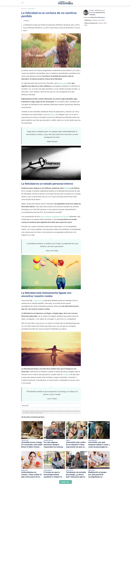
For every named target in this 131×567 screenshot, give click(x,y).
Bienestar (24, 8)
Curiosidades (92, 440)
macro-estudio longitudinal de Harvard (54, 216)
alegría (52, 114)
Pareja (68, 440)
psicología (62, 83)
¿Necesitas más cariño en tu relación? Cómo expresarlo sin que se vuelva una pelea (76, 444)
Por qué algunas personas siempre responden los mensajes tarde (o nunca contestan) (54, 444)
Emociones (31, 8)
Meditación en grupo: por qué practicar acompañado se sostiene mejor (97, 474)
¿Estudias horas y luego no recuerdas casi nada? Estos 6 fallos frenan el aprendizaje (32, 444)
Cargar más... (65, 482)
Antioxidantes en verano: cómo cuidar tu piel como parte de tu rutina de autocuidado (31, 474)
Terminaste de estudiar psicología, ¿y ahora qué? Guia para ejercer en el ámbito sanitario (76, 474)
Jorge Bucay (37, 300)
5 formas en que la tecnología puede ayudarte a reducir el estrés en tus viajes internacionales (53, 474)
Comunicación (48, 440)
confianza (66, 374)
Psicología (24, 440)
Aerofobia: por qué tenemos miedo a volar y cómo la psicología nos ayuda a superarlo (99, 444)
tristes (66, 188)
